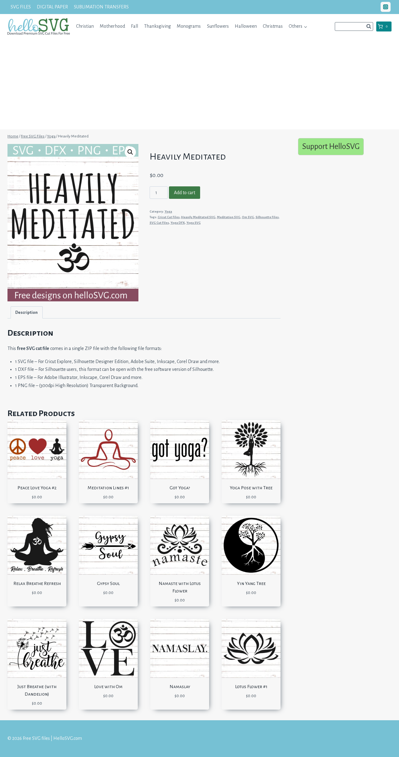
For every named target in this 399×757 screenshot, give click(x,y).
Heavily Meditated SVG (198, 217)
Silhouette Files (267, 217)
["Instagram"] (386, 7)
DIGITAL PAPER (52, 6)
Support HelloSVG (331, 146)
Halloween (246, 26)
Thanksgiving (157, 26)
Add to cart (184, 192)
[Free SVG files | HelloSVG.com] (38, 26)
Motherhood (112, 26)
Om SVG (248, 217)
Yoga (168, 211)
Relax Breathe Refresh (37, 583)
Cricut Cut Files (169, 217)
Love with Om (108, 686)
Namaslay (180, 686)
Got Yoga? (180, 487)
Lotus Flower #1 (251, 686)
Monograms (189, 26)
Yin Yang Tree (251, 583)
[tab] (27, 312)
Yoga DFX (178, 222)
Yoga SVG (193, 222)
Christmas (273, 26)
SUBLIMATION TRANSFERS (101, 6)
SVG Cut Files (159, 222)
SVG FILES (21, 6)
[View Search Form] (354, 26)
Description (26, 312)
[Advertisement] (199, 85)
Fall (134, 26)
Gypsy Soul (108, 583)
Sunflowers (218, 26)
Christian (85, 26)
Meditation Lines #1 (108, 487)
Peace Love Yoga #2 (36, 487)
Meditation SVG (228, 217)
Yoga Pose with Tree (251, 487)
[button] (305, 26)
